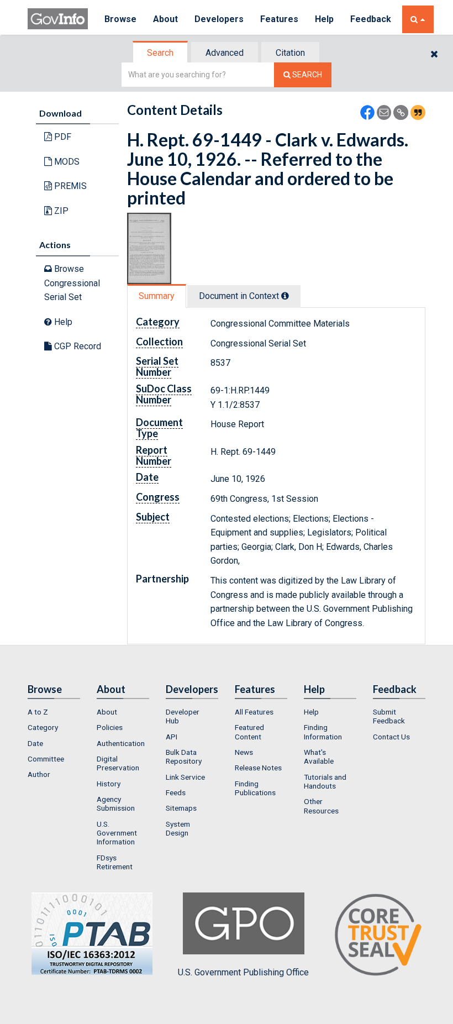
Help (324, 19)
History (108, 783)
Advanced (225, 53)
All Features (254, 711)
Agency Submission (116, 803)
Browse (120, 19)
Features (279, 19)
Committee (46, 758)
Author (39, 774)
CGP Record (76, 346)
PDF (61, 137)
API (171, 736)
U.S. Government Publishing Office (243, 972)
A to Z (38, 711)
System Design (178, 828)
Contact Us (391, 736)
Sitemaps (181, 808)
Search (160, 53)
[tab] (161, 53)
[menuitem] (54, 712)
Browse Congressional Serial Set (72, 283)
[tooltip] (285, 295)
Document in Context (240, 296)
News (244, 752)
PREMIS (69, 186)
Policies (110, 727)
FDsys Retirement (115, 862)
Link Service (185, 777)
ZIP (60, 211)
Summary (157, 296)
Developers (219, 19)
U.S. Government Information (117, 833)
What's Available (319, 756)
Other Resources (321, 806)
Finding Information (323, 732)
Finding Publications (255, 788)
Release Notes (258, 767)
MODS (66, 161)
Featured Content (249, 732)
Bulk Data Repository (184, 756)
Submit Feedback (389, 716)
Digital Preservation (118, 763)
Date (35, 743)
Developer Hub (182, 716)
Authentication (121, 743)
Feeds (176, 792)
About (165, 19)
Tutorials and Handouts (325, 781)
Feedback (370, 19)
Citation (290, 53)
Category (43, 727)
